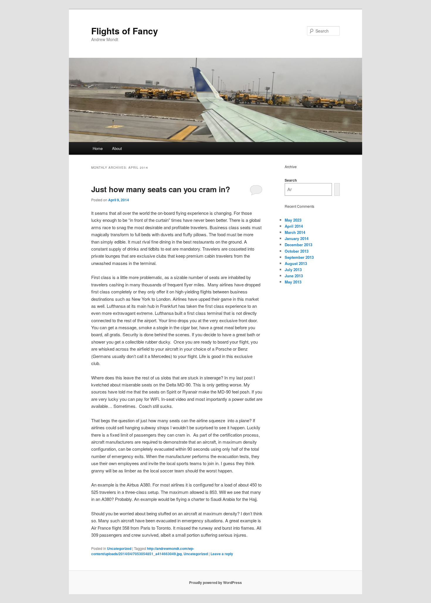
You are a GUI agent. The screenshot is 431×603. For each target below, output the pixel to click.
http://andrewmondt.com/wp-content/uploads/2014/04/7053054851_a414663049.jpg (142, 551)
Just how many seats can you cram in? (160, 189)
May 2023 (293, 220)
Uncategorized (119, 548)
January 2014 (296, 238)
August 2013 (296, 263)
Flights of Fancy (124, 30)
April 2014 (294, 226)
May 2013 (293, 282)
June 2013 (294, 275)
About (117, 148)
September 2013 (299, 257)
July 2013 (293, 269)
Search (291, 180)
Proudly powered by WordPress (215, 582)
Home (98, 148)
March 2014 (295, 232)
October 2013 (296, 251)
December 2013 (298, 244)
